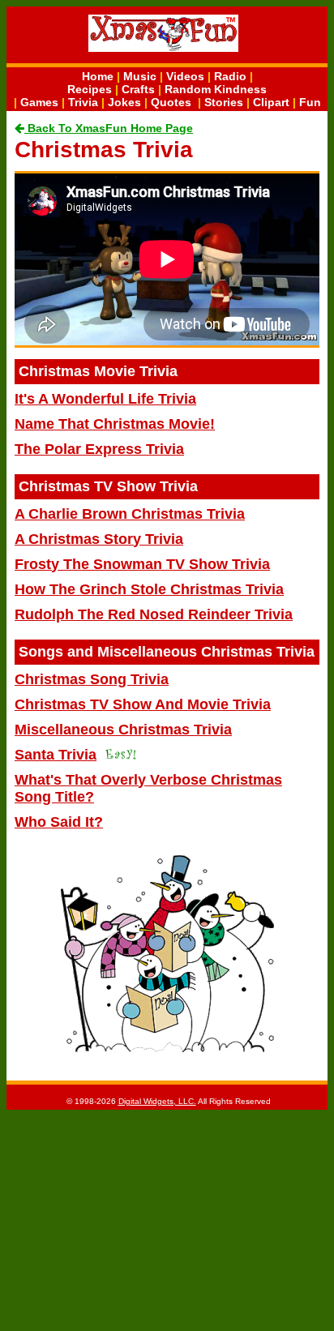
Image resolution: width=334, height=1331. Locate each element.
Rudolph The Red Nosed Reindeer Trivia (154, 614)
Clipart (271, 102)
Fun (310, 102)
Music (139, 76)
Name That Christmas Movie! (115, 424)
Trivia (83, 102)
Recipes (89, 89)
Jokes (124, 102)
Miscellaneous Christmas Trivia (123, 729)
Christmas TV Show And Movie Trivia (143, 704)
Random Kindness (216, 89)
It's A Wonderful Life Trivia (105, 399)
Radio (230, 76)
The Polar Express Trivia (99, 449)
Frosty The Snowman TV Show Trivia (142, 564)
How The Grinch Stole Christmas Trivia (149, 589)
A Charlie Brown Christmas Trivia (130, 514)
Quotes (171, 102)
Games (39, 102)
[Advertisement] (167, 1219)
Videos (185, 76)
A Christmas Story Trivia (99, 539)
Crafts (138, 89)
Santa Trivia (55, 755)
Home (97, 76)
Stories (223, 102)
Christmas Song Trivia (92, 679)
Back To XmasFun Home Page (108, 128)
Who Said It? (59, 822)
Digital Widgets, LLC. (157, 1101)
